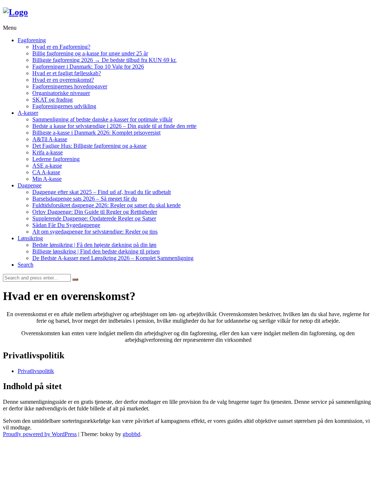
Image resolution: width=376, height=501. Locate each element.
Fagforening (32, 40)
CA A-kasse (46, 172)
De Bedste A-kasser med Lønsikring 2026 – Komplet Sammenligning (113, 258)
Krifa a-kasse (47, 152)
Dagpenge (29, 185)
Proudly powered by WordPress (40, 434)
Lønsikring (30, 238)
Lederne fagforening (56, 159)
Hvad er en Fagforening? (61, 47)
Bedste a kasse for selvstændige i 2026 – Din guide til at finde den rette (114, 126)
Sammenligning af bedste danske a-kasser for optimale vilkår (102, 119)
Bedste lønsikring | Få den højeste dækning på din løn (94, 245)
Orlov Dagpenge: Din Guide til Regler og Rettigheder (94, 212)
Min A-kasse (47, 179)
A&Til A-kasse (49, 139)
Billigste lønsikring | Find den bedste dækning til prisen (96, 251)
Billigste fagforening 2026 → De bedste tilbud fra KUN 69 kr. (104, 60)
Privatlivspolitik (36, 371)
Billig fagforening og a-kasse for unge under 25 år (90, 53)
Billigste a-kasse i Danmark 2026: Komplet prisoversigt (96, 132)
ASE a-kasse (47, 165)
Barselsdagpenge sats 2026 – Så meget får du (84, 198)
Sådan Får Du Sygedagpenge (66, 225)
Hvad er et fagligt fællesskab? (66, 73)
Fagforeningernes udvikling (64, 106)
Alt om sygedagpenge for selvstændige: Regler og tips (95, 231)
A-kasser (28, 113)
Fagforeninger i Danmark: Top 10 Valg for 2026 (88, 66)
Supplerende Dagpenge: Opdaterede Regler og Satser (94, 218)
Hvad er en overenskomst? (63, 80)
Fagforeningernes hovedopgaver (69, 86)
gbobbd (131, 434)
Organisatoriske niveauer (61, 93)
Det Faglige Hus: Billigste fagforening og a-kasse (89, 146)
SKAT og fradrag (52, 99)
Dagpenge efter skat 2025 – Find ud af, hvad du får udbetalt (101, 192)
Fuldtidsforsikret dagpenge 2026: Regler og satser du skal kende (106, 205)
